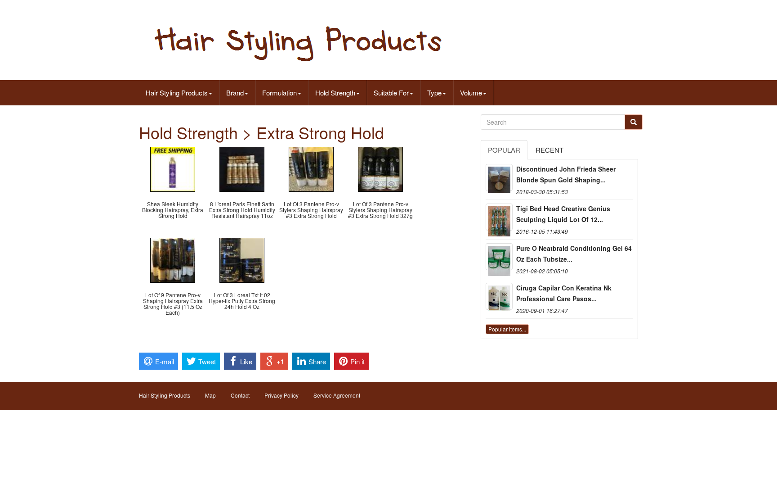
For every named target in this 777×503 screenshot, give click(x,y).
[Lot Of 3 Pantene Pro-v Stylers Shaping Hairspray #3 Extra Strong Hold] (311, 168)
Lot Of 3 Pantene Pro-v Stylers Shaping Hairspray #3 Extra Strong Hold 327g (380, 209)
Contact (240, 395)
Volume (471, 92)
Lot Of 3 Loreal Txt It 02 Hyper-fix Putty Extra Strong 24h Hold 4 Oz (242, 300)
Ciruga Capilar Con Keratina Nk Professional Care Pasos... (564, 293)
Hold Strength (335, 92)
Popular (504, 149)
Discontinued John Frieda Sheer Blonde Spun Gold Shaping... (566, 174)
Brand (235, 92)
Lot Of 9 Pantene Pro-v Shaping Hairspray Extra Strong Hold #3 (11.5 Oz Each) (173, 304)
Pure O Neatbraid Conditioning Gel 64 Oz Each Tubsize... (574, 253)
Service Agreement (336, 395)
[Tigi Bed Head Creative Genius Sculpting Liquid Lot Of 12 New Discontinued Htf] (499, 217)
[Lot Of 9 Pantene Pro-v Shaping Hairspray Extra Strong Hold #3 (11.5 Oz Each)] (172, 259)
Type (434, 92)
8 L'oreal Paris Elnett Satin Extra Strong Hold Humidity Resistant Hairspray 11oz (242, 209)
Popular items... (507, 329)
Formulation (279, 92)
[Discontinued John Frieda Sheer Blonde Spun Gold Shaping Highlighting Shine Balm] (499, 177)
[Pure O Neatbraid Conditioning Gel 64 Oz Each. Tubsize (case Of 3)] (499, 256)
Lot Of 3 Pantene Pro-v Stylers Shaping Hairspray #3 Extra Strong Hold (311, 209)
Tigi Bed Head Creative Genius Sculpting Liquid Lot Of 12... (563, 214)
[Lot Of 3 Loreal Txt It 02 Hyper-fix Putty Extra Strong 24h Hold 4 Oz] (241, 259)
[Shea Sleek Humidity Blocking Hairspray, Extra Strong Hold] (172, 168)
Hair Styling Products (177, 92)
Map (210, 395)
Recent (549, 149)
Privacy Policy (281, 395)
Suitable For (391, 92)
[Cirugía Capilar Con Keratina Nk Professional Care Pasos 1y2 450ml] (499, 296)
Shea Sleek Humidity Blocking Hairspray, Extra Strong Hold (172, 209)
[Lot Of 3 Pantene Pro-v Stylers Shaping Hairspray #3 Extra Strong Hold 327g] (380, 168)
